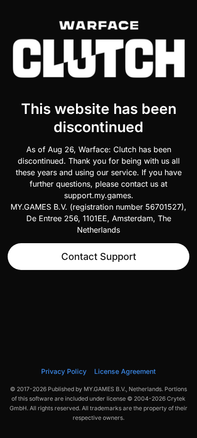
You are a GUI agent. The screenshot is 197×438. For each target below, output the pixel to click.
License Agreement (125, 371)
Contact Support (98, 256)
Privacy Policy (64, 371)
